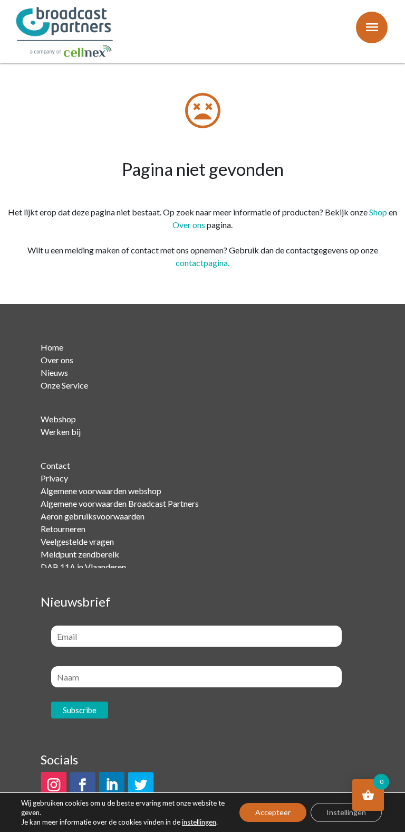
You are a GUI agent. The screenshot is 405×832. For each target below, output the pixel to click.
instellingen (199, 822)
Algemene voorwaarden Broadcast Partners (120, 503)
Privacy (54, 478)
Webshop (58, 419)
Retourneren (63, 529)
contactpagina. (202, 263)
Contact (55, 465)
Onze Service (64, 385)
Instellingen (346, 812)
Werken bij (61, 432)
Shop (378, 212)
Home (52, 347)
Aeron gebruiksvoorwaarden (92, 516)
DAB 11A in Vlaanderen (83, 567)
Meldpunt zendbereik (80, 554)
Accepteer (273, 812)
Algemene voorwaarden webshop (101, 491)
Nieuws (54, 372)
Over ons (188, 225)
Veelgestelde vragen (77, 541)
